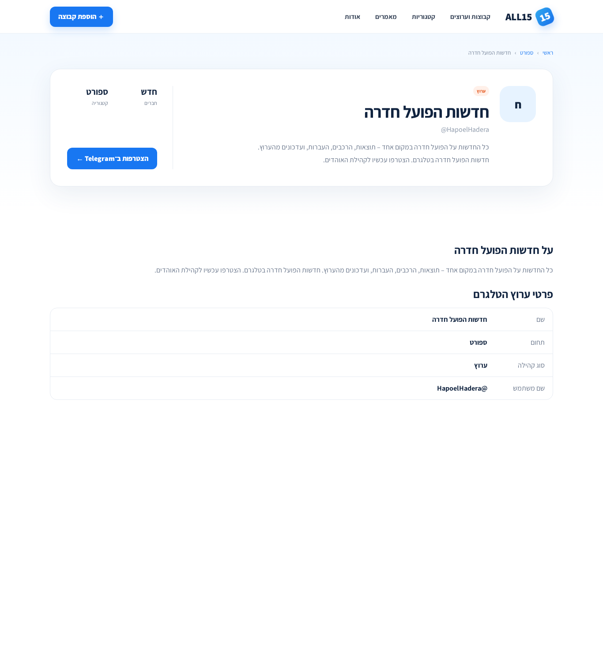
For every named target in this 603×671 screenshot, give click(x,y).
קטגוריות (423, 16)
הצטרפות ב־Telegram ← (112, 158)
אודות (352, 16)
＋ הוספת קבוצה (81, 16)
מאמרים (386, 16)
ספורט (526, 52)
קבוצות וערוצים (470, 16)
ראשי (548, 52)
